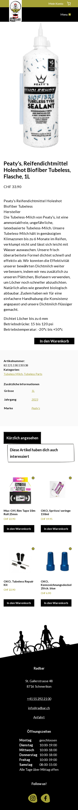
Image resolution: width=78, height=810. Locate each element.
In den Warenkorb (54, 341)
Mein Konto (55, 3)
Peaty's (36, 408)
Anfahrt (39, 717)
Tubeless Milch (13, 374)
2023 (35, 399)
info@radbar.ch (39, 708)
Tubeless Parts (33, 374)
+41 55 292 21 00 (39, 699)
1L (33, 390)
